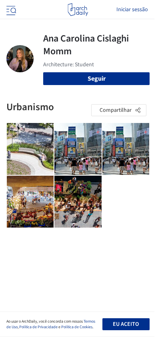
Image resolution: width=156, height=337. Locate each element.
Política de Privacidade (38, 327)
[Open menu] (10, 9)
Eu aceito (126, 324)
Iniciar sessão (132, 9)
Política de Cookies (76, 327)
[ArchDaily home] (78, 9)
